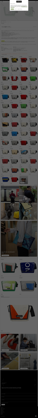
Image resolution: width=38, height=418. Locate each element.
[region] (19, 5)
